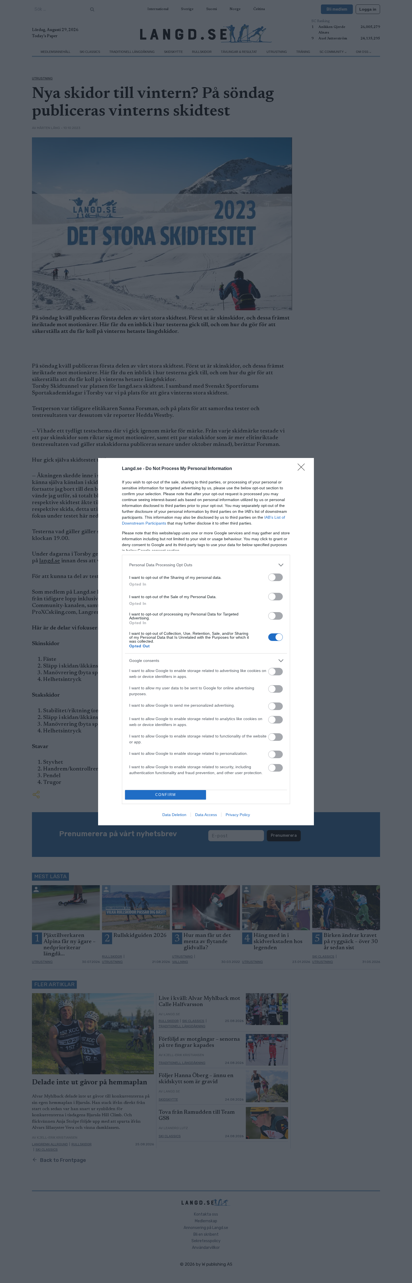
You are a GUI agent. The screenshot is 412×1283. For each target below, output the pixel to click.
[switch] (275, 577)
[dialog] (206, 641)
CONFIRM (165, 795)
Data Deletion (174, 814)
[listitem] (206, 565)
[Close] (303, 469)
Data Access (206, 814)
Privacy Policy (238, 814)
